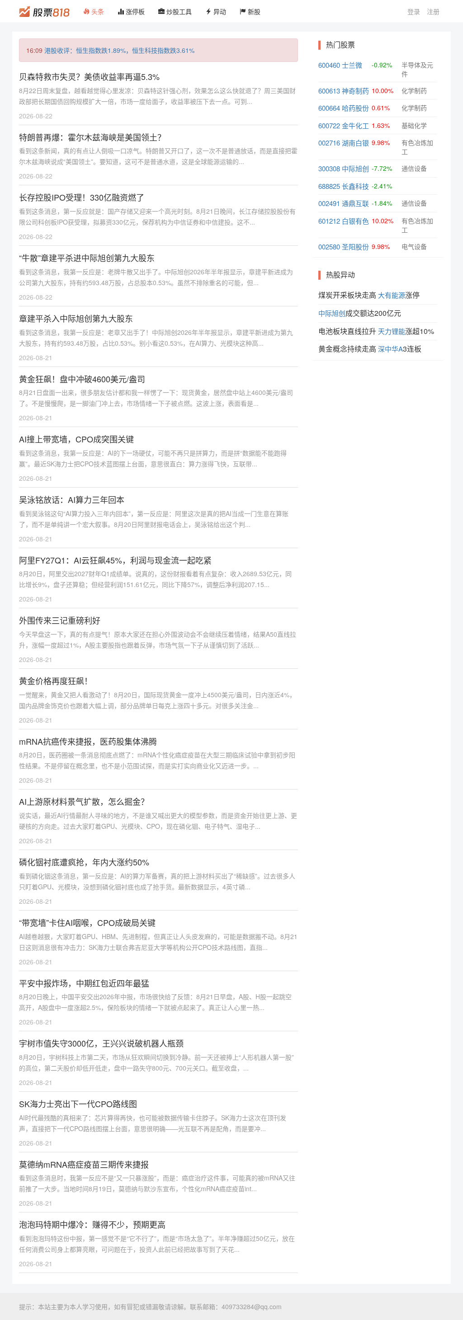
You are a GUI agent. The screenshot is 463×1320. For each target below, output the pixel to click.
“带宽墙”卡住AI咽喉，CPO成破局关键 (87, 922)
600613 (329, 90)
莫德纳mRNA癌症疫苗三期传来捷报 (84, 1164)
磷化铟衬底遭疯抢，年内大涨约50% (84, 862)
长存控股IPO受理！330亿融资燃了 (81, 197)
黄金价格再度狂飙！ (55, 680)
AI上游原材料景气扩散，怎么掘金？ (84, 801)
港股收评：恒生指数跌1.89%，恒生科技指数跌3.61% (119, 50)
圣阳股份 (355, 246)
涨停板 (134, 11)
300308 (329, 168)
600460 (329, 65)
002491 (329, 203)
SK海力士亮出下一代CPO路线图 (78, 1103)
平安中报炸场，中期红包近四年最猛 (84, 983)
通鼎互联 (355, 203)
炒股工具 (178, 11)
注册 (433, 11)
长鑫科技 (355, 186)
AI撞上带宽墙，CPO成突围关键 (76, 439)
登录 (413, 11)
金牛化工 (355, 125)
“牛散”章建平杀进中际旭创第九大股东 (87, 257)
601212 (329, 220)
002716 (329, 142)
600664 (329, 108)
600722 (329, 125)
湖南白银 (355, 142)
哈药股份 (355, 108)
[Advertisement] (378, 425)
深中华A (390, 348)
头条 (97, 11)
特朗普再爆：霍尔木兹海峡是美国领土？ (92, 137)
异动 (219, 11)
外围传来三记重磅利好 (59, 620)
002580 (329, 246)
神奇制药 (355, 90)
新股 (253, 11)
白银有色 (355, 220)
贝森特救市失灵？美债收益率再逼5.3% (89, 76)
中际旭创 (355, 168)
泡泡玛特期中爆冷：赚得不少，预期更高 (92, 1224)
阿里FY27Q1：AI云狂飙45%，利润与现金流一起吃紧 (115, 560)
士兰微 (352, 65)
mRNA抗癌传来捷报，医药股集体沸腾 (88, 741)
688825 (329, 186)
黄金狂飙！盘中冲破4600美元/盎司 (82, 379)
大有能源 (391, 295)
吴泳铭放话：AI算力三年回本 (71, 499)
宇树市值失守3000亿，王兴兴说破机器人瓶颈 (101, 1043)
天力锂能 (391, 331)
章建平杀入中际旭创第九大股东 (76, 318)
